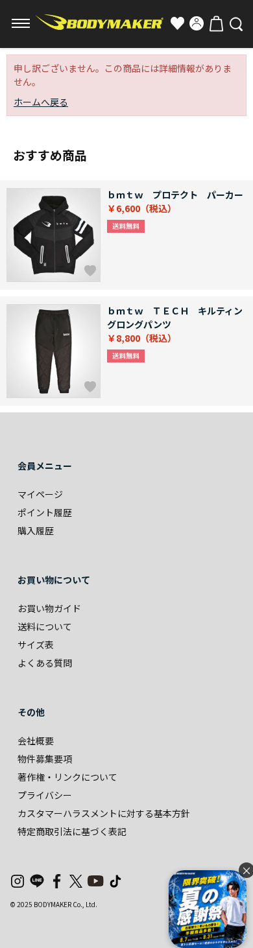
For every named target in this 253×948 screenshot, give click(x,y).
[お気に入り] (177, 23)
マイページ (40, 494)
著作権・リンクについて (67, 776)
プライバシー (45, 794)
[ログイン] (196, 23)
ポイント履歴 (45, 512)
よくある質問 (45, 662)
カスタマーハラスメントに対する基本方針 (104, 813)
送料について (45, 626)
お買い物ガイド (49, 608)
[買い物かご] (216, 23)
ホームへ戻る (41, 101)
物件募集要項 (45, 758)
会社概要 (36, 740)
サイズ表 (36, 644)
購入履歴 (36, 530)
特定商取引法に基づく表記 (72, 831)
